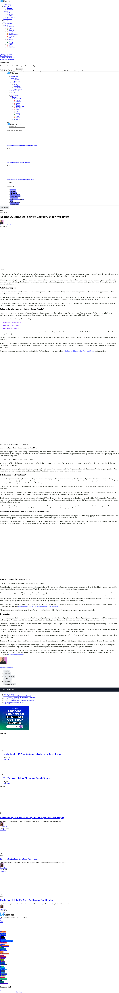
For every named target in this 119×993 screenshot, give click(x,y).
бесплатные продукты (17, 199)
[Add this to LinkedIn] (3, 270)
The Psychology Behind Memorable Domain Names (26, 778)
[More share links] (5, 270)
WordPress (10, 14)
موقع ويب (13, 191)
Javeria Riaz (3, 826)
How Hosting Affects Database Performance (19, 859)
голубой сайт (14, 198)
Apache (7, 671)
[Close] (0, 930)
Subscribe (19, 69)
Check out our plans (15, 654)
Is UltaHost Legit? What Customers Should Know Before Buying (20, 179)
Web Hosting (7, 4)
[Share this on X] (0, 270)
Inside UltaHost (7, 19)
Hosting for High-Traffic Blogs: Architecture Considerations (27, 900)
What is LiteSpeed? (8, 694)
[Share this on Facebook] (2, 270)
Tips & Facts (6, 6)
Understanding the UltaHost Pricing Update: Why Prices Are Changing (22, 145)
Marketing (10, 9)
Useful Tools (10, 15)
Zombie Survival (15, 202)
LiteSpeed (7, 673)
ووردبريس (13, 189)
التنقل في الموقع (15, 194)
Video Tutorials (11, 17)
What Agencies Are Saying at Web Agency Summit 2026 (18, 162)
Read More (6, 759)
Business (9, 8)
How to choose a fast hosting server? (13, 702)
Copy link (19, 992)
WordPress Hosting (10, 684)
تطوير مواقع (13, 193)
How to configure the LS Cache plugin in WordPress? (22, 697)
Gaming (5, 20)
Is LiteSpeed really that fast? (11, 699)
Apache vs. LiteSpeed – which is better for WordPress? (18, 700)
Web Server (8, 679)
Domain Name (7, 23)
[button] (8, 122)
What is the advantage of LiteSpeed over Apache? (17, 696)
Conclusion (6, 703)
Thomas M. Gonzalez (6, 225)
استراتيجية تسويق (15, 196)
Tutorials (5, 11)
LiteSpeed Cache (9, 676)
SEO (8, 12)
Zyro (11, 201)
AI (4, 22)
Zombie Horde (14, 204)
